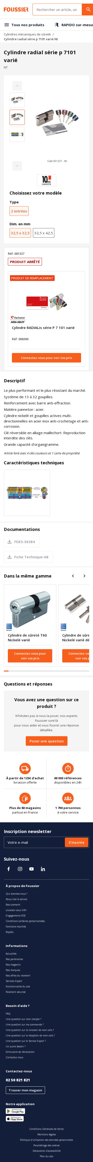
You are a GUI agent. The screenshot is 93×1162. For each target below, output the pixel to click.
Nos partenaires (14, 959)
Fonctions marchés (16, 926)
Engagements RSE (16, 915)
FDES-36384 (24, 541)
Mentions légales (46, 1134)
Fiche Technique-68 (31, 556)
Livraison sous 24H (16, 910)
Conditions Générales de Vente (46, 1129)
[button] (57, 126)
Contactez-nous (14, 1057)
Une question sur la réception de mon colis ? (30, 1035)
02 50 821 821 (18, 1080)
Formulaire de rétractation (20, 1052)
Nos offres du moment (18, 975)
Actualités (11, 953)
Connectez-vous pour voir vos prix (46, 358)
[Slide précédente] (73, 576)
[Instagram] (20, 869)
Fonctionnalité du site (18, 986)
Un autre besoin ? (16, 1046)
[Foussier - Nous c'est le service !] (16, 9)
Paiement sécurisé (16, 992)
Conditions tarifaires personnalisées (25, 921)
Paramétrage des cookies (46, 1145)
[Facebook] (8, 869)
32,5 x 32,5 (20, 232)
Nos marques (13, 970)
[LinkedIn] (43, 869)
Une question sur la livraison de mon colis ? (30, 1030)
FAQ (8, 1013)
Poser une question (47, 741)
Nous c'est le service (16, 899)
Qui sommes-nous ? (16, 893)
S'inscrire (76, 842)
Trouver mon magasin (25, 1090)
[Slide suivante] (84, 576)
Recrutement (13, 904)
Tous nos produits (27, 24)
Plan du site (46, 1156)
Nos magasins (13, 964)
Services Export (14, 981)
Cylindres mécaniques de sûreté (27, 34)
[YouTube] (31, 869)
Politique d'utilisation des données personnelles (46, 1140)
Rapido (9, 932)
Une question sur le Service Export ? (26, 1041)
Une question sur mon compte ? (23, 1019)
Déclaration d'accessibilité (47, 1150)
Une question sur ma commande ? (25, 1024)
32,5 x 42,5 (43, 232)
